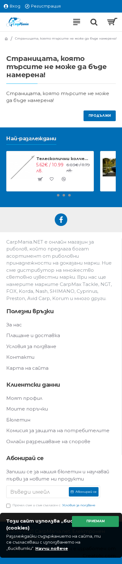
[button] (52, 195)
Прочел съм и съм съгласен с (54, 505)
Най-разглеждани (31, 138)
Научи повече (51, 548)
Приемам (95, 521)
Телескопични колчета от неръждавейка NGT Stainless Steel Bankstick (63, 158)
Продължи (100, 116)
